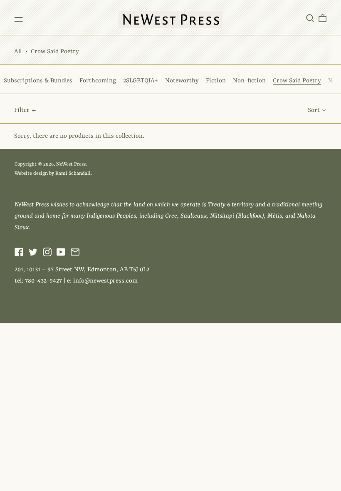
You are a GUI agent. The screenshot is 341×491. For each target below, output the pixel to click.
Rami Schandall (73, 173)
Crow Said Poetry (55, 51)
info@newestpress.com (105, 281)
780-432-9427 (43, 281)
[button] (310, 18)
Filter (22, 110)
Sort (314, 110)
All (18, 51)
